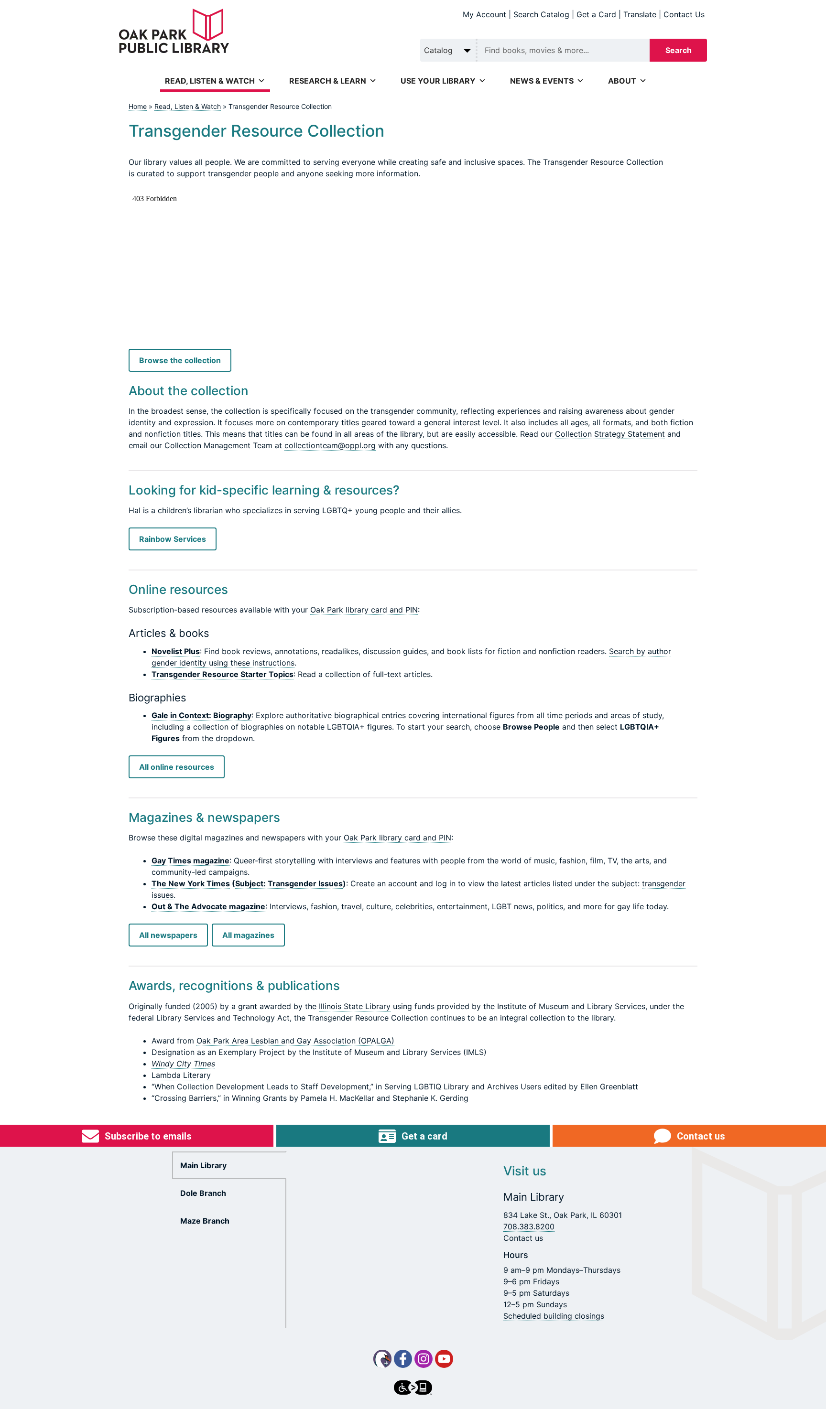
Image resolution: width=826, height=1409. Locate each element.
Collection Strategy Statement (610, 434)
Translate (639, 14)
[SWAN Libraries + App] (382, 1359)
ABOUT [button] (622, 81)
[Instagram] (423, 1359)
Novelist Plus (176, 651)
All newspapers (168, 935)
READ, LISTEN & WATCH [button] (210, 81)
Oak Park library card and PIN (364, 609)
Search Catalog (541, 14)
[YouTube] (444, 1359)
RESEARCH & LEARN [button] (327, 81)
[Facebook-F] (403, 1359)
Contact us (523, 1238)
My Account (484, 14)
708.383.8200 (528, 1226)
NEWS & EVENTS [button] (542, 81)
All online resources (176, 767)
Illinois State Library (355, 1006)
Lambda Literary (181, 1075)
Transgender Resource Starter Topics (222, 674)
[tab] (229, 1165)
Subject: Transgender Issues (289, 883)
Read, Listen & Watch (187, 106)
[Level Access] (413, 1387)
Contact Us (684, 14)
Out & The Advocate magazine (208, 906)
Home (138, 106)
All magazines (248, 935)
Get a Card (596, 14)
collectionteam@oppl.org (330, 445)
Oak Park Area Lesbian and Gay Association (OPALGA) (295, 1040)
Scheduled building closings (553, 1316)
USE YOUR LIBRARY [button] (438, 81)
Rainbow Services (172, 539)
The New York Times (191, 883)
